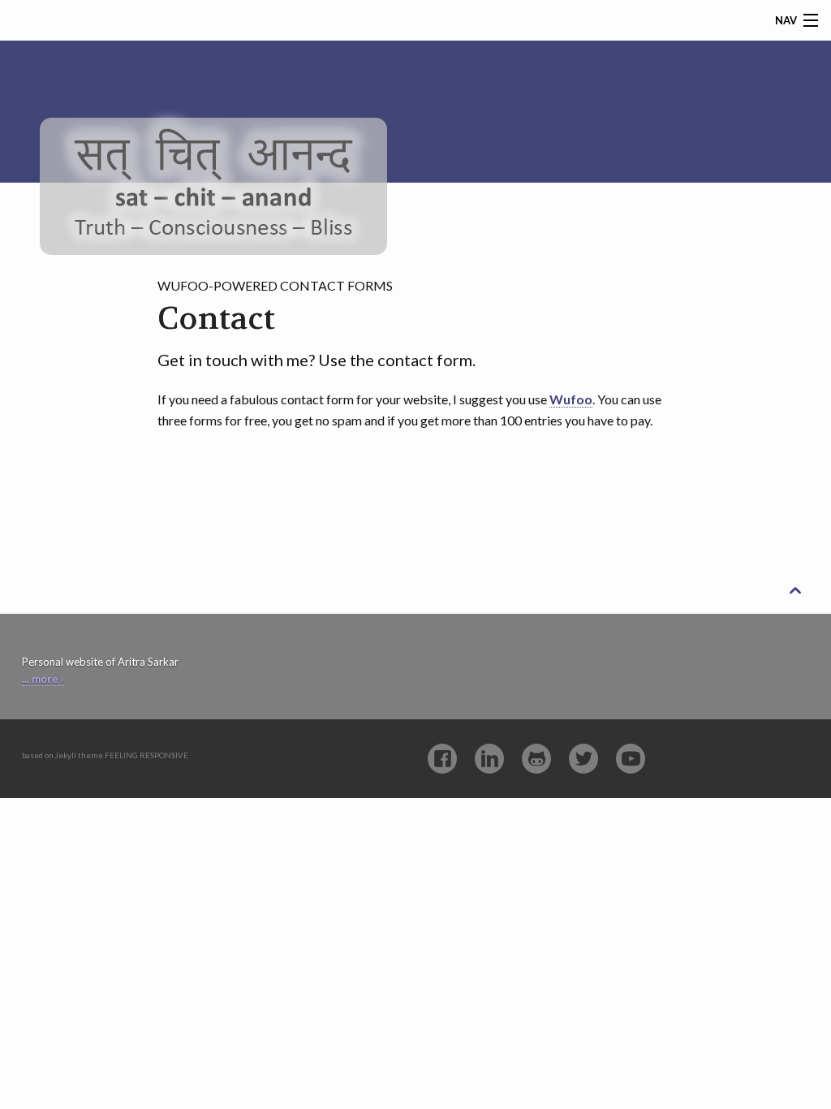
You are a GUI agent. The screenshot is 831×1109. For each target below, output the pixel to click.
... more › (43, 678)
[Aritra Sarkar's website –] (213, 156)
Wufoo (570, 399)
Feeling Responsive (146, 755)
